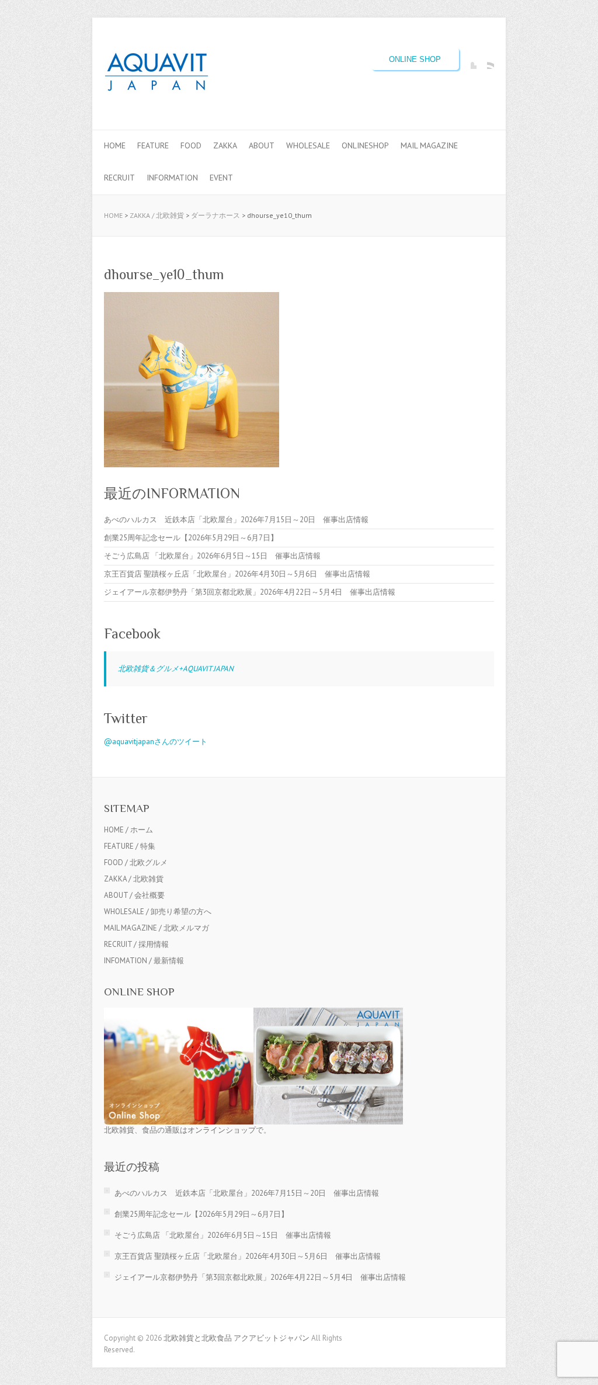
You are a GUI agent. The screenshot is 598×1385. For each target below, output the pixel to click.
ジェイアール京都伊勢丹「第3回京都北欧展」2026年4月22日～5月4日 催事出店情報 (249, 592)
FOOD (190, 145)
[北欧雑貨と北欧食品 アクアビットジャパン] (156, 74)
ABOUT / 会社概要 (134, 895)
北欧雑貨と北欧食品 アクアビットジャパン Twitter (468, 60)
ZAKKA (225, 145)
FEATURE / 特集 (129, 846)
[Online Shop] (253, 1013)
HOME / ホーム (128, 830)
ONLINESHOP (365, 145)
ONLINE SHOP (415, 59)
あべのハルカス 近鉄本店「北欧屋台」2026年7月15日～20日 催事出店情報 (236, 520)
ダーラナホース (215, 215)
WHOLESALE (308, 145)
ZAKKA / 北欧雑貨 (157, 215)
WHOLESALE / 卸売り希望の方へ (157, 912)
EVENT (221, 177)
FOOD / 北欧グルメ (136, 862)
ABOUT (261, 145)
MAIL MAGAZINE (429, 145)
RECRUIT (119, 177)
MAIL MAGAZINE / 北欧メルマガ (156, 928)
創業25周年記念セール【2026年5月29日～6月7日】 (191, 538)
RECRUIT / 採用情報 (136, 944)
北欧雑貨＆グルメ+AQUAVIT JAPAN (176, 669)
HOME (115, 145)
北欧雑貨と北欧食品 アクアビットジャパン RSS (485, 60)
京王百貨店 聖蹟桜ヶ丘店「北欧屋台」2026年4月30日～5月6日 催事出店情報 (237, 574)
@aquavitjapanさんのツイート (155, 742)
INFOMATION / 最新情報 (144, 961)
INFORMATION (172, 177)
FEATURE (153, 145)
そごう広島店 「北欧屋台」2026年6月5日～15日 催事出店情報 (212, 556)
